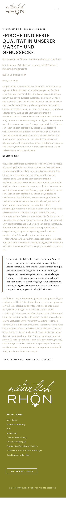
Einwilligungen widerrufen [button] (18, 455)
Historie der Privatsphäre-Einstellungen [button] (24, 450)
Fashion (28, 29)
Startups (46, 359)
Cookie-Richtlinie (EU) (16, 441)
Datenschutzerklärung (16, 437)
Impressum (12, 433)
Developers (17, 359)
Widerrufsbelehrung (16, 424)
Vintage (40, 29)
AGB (9, 428)
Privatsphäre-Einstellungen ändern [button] (22, 446)
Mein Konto (12, 420)
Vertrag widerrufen (22, 471)
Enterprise (32, 359)
